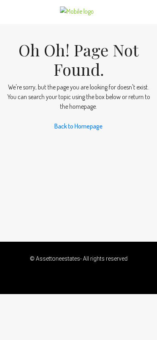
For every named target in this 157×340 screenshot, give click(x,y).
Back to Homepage (78, 126)
